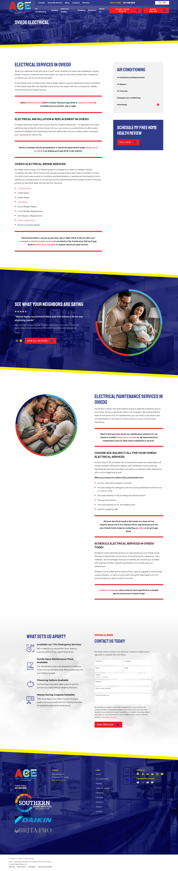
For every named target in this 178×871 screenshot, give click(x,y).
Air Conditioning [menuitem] (40, 10)
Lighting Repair (24, 188)
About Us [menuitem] (101, 10)
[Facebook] (138, 774)
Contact (99, 811)
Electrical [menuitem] (92, 10)
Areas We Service (55, 3)
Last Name (128, 661)
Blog (67, 3)
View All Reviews (37, 341)
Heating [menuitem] (54, 10)
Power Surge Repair (26, 220)
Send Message (105, 725)
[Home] (20, 7)
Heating (99, 783)
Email (126, 668)
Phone (97, 668)
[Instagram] (157, 774)
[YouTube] (162, 774)
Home (98, 774)
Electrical (99, 797)
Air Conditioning (102, 779)
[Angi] (143, 774)
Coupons (76, 3)
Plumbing (99, 793)
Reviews (86, 3)
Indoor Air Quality (102, 788)
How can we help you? (102, 695)
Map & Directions (58, 780)
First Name (98, 661)
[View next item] (21, 341)
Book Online (153, 10)
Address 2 (98, 681)
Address (97, 675)
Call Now (125, 142)
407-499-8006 (129, 3)
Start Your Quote (122, 10)
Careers (41, 3)
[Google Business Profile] (152, 774)
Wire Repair (23, 202)
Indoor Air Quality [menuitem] (65, 10)
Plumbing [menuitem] (81, 10)
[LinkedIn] (147, 774)
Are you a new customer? (103, 688)
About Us (99, 802)
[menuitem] (138, 77)
